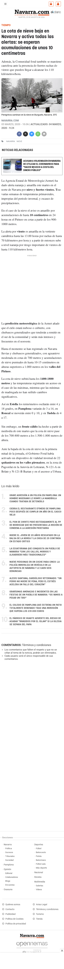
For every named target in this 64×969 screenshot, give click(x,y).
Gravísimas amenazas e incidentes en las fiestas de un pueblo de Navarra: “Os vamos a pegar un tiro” (35, 595)
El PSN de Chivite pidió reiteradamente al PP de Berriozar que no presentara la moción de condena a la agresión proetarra (35, 525)
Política (8, 848)
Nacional (38, 872)
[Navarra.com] (32, 12)
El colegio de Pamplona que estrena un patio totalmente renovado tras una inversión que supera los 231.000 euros (35, 608)
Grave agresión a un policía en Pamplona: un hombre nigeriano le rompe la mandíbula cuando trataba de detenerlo (35, 498)
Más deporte (41, 868)
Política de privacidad (15, 923)
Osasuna (8, 889)
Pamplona (9, 864)
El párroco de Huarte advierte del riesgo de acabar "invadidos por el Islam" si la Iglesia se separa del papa (35, 621)
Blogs (7, 881)
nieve (19, 141)
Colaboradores (11, 877)
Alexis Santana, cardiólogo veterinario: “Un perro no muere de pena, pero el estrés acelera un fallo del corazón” (35, 581)
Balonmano (41, 860)
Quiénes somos (12, 904)
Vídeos (39, 889)
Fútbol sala (41, 864)
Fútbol (38, 848)
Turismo (40, 914)
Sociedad (9, 860)
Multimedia (39, 881)
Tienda (39, 919)
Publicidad (10, 914)
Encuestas (10, 885)
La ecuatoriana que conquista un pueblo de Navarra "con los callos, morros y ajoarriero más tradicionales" (34, 551)
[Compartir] (19, 133)
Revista (37, 877)
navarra (10, 141)
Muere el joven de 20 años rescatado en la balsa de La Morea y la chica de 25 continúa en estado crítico (35, 538)
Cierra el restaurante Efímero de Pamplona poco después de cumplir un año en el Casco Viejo (35, 511)
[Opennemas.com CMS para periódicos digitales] (32, 946)
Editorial (8, 873)
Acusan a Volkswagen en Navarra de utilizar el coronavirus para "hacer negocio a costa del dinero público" (42, 166)
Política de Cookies (14, 919)
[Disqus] (31, 705)
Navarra (8, 844)
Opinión (7, 869)
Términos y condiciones (36, 645)
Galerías (39, 885)
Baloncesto (41, 852)
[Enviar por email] (44, 133)
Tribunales (10, 856)
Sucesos (9, 852)
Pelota (38, 856)
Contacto (9, 909)
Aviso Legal (41, 904)
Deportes (38, 844)
